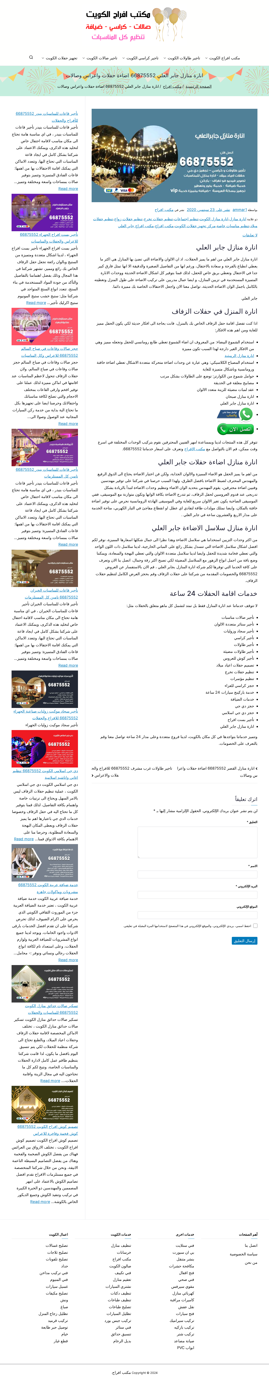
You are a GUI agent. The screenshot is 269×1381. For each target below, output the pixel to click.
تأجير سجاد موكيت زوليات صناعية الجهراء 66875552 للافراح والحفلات (45, 714)
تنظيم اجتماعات (186, 219)
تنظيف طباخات (119, 1300)
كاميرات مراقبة (182, 1300)
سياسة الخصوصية (243, 1254)
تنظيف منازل (121, 1245)
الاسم (252, 866)
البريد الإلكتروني (246, 886)
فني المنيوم (59, 1279)
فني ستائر (123, 1327)
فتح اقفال (186, 1273)
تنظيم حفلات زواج (128, 219)
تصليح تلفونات (57, 1259)
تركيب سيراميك (182, 1320)
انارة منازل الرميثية (239, 355)
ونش (64, 1300)
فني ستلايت (185, 1245)
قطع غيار (61, 1341)
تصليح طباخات (120, 1307)
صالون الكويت (120, 1266)
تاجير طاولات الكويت (184, 58)
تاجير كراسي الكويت (142, 58)
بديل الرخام (122, 1341)
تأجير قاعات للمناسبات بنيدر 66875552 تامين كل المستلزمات (47, 472)
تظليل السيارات (119, 1313)
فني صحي (186, 1279)
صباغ (64, 1307)
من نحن (251, 1262)
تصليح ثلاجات (57, 1252)
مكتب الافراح (194, 449)
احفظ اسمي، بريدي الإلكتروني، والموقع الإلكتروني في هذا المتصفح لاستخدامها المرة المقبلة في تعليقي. (187, 926)
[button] (207, 58)
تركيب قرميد (58, 1320)
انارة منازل (237, 219)
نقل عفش (186, 1307)
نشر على (208, 209)
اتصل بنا (251, 1245)
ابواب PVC (185, 1347)
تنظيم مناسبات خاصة (233, 226)
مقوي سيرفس (182, 1286)
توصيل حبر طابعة (54, 1327)
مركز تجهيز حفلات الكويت (195, 226)
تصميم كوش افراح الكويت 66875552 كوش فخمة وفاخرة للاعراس (47, 1129)
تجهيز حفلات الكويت (61, 58)
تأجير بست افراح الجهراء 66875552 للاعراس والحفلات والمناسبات (49, 237)
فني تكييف (123, 1273)
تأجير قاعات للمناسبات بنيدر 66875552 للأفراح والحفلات (47, 116)
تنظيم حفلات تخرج (158, 219)
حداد (64, 1266)
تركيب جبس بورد (117, 1320)
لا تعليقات (250, 235)
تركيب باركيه (184, 1327)
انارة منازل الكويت (213, 219)
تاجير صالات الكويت (102, 58)
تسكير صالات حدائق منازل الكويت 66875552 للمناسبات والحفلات (51, 1009)
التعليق (252, 822)
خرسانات (124, 1252)
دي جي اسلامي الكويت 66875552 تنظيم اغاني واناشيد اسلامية (45, 774)
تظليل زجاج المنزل (53, 1313)
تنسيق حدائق (121, 1334)
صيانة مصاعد (184, 1341)
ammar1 (240, 209)
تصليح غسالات (57, 1245)
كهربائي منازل (183, 1293)
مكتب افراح (164, 209)
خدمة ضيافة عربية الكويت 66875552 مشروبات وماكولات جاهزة (48, 888)
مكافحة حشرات (181, 1266)
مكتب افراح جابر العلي (136, 226)
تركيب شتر (185, 1334)
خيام (64, 1334)
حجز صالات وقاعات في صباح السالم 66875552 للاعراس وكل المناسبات (49, 351)
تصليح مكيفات (57, 1293)
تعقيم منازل (122, 1279)
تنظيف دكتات (121, 1293)
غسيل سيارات (57, 1286)
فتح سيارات (185, 1313)
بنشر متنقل (185, 1259)
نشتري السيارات (118, 1286)
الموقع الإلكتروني (247, 906)
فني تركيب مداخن (54, 1273)
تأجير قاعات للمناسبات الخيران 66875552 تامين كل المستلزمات (51, 593)
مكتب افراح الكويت (224, 58)
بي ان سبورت (183, 1252)
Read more (68, 188)
